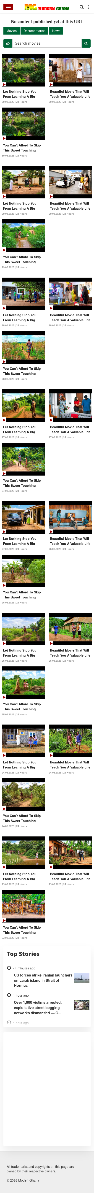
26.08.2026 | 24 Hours (61, 549)
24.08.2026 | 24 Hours (14, 772)
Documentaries (34, 30)
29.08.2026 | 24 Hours (14, 213)
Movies (11, 30)
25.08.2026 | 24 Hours (14, 660)
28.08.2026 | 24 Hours (14, 325)
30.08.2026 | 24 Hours (14, 101)
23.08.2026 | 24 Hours (14, 884)
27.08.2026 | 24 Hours (14, 437)
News (56, 30)
